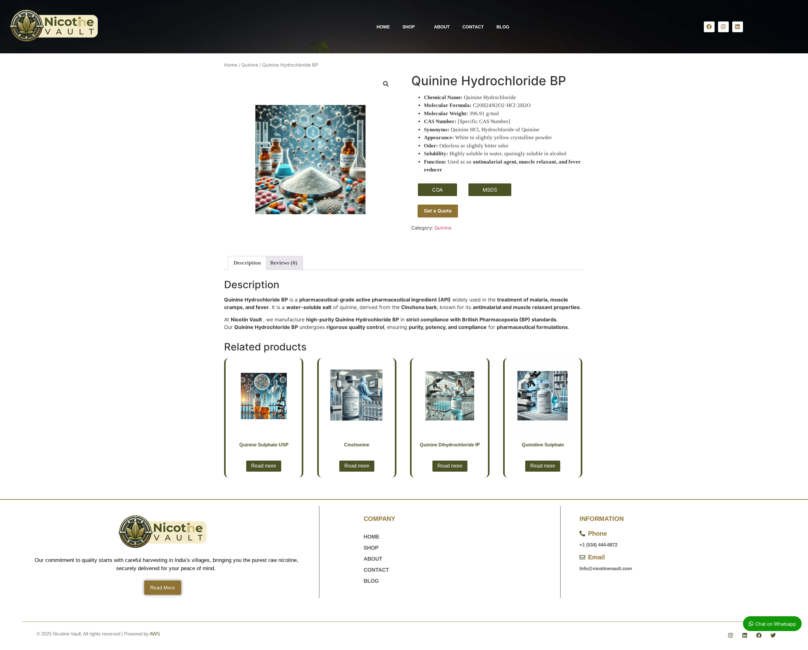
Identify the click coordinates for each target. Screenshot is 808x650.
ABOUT (442, 27)
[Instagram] (723, 26)
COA (437, 190)
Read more (263, 465)
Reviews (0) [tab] (283, 263)
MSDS (490, 190)
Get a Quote (438, 211)
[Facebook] (709, 26)
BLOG (502, 27)
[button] (386, 84)
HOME (383, 27)
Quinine (249, 65)
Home (230, 65)
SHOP (408, 27)
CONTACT (473, 27)
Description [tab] (247, 263)
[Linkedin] (737, 26)
